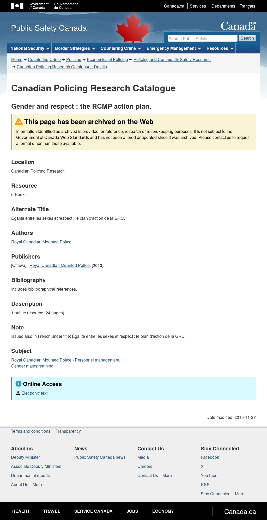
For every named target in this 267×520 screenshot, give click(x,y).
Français (247, 6)
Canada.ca (174, 6)
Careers (144, 466)
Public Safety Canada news (100, 457)
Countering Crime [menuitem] (118, 48)
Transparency (68, 431)
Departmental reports (30, 475)
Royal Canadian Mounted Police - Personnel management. (65, 360)
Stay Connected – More (222, 494)
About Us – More (26, 484)
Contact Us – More (154, 475)
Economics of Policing (107, 59)
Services (198, 6)
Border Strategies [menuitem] (72, 48)
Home (16, 59)
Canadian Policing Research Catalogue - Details (62, 67)
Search (247, 38)
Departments (223, 6)
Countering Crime (44, 59)
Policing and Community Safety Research (172, 59)
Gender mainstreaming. (32, 366)
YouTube (209, 475)
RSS (205, 484)
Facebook (210, 457)
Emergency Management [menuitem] (171, 48)
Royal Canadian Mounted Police (41, 242)
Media (143, 457)
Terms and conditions (30, 431)
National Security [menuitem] (27, 48)
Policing (73, 59)
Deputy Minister (25, 457)
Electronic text (34, 393)
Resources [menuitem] (217, 48)
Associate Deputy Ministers (36, 466)
